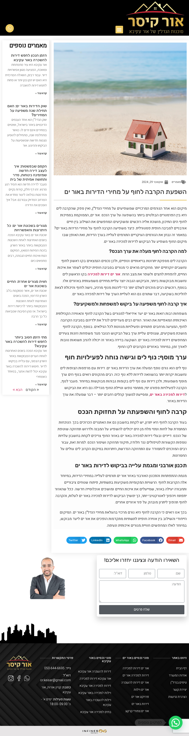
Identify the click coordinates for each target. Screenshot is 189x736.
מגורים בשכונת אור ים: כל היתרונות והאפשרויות (27, 227)
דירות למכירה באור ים (167, 394)
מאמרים (176, 182)
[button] (119, 29)
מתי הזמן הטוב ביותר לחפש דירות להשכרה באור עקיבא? (26, 341)
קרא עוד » (41, 93)
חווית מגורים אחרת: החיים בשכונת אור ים (27, 283)
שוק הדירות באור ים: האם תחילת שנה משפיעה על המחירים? (27, 110)
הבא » (17, 389)
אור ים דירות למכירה (104, 274)
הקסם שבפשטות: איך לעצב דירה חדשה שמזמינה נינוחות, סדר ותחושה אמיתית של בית (28, 173)
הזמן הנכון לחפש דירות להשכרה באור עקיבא (29, 57)
